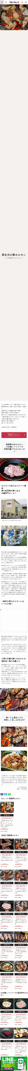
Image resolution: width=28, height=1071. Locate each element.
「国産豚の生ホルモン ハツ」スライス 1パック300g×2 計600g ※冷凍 (7, 859)
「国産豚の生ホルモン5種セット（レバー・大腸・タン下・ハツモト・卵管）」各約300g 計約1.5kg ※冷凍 (7, 823)
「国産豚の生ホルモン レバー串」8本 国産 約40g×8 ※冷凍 (21, 951)
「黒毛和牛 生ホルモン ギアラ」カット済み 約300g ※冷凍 (21, 1018)
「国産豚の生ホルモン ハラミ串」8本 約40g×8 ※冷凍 (7, 951)
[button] (26, 1055)
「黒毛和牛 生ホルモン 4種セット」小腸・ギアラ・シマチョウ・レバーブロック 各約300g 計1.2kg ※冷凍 (21, 1049)
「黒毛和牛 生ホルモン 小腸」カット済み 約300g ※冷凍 (7, 1018)
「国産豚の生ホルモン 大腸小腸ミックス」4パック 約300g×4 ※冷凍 (21, 981)
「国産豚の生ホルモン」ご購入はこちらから (14, 434)
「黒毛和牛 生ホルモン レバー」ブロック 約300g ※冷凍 (7, 1048)
